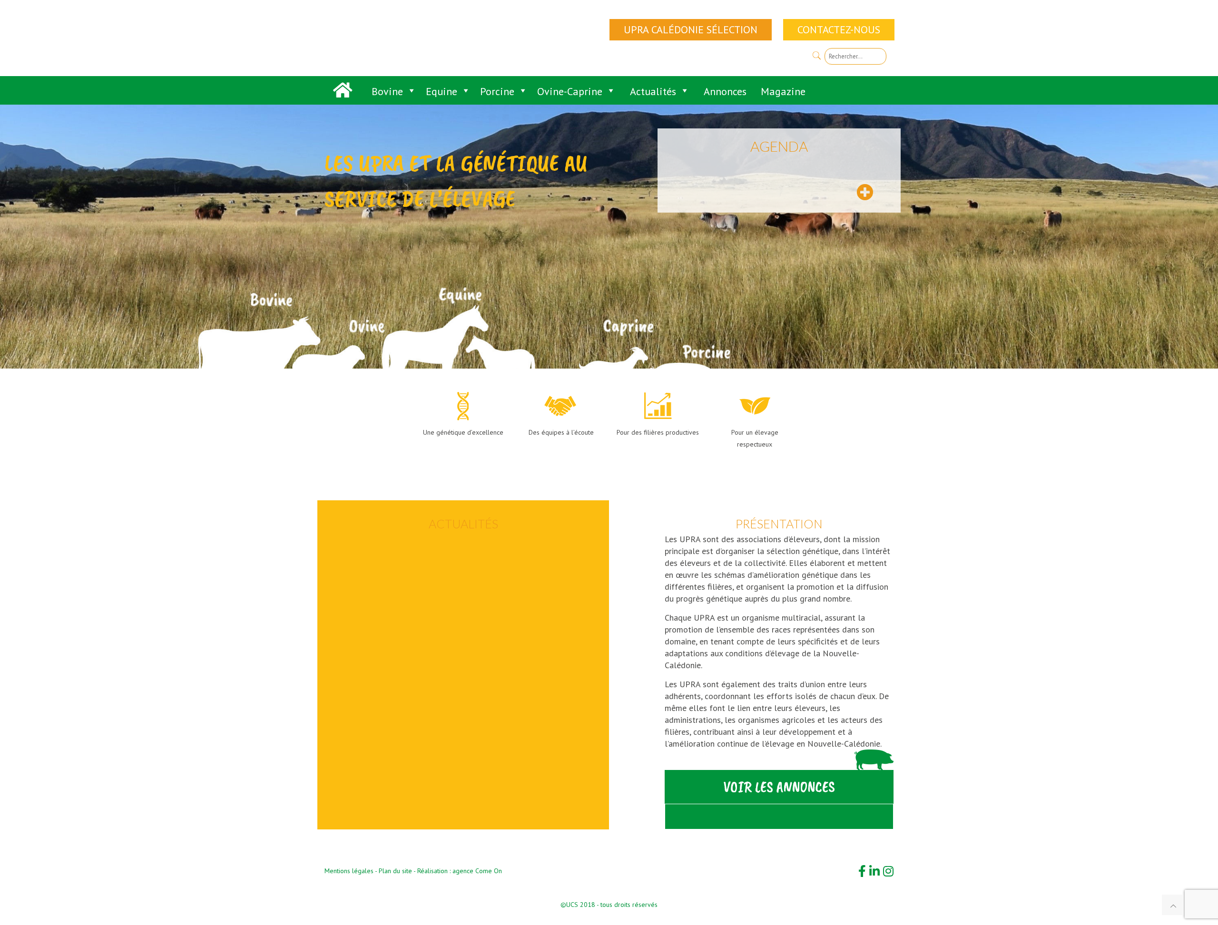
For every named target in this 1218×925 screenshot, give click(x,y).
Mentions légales (348, 871)
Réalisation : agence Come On (459, 871)
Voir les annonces (779, 787)
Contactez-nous (838, 29)
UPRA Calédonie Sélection (690, 29)
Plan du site (395, 871)
